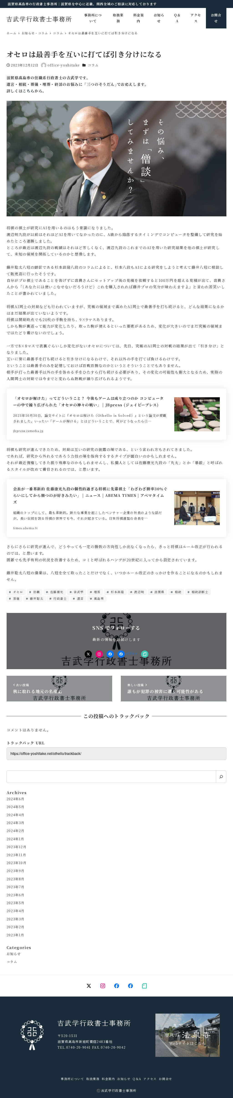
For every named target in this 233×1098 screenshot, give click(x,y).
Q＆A (137, 1079)
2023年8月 (16, 879)
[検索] (221, 776)
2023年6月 (16, 895)
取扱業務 (92, 1079)
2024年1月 (15, 839)
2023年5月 (16, 903)
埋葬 (97, 592)
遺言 (80, 598)
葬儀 (16, 598)
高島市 (98, 598)
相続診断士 (199, 592)
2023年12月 (17, 847)
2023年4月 (16, 910)
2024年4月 (16, 814)
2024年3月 (16, 822)
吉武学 (78, 592)
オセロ (17, 592)
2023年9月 (16, 870)
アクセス (150, 1079)
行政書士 (60, 598)
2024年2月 (16, 830)
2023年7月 (16, 887)
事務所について (72, 1079)
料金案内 (108, 1079)
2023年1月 (15, 935)
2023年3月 (16, 919)
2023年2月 (16, 927)
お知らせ (14, 953)
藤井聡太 (36, 598)
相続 (178, 592)
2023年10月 (17, 862)
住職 (36, 592)
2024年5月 (16, 807)
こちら (29, 91)
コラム (93, 65)
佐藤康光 (56, 592)
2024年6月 (16, 799)
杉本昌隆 (117, 592)
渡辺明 (138, 592)
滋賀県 (159, 592)
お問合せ (165, 1079)
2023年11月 (16, 855)
